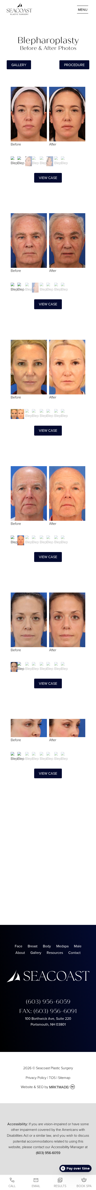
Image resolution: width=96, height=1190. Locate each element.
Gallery (35, 952)
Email (36, 1186)
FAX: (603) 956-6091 (48, 1011)
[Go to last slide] (15, 120)
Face (18, 946)
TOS (52, 1077)
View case (48, 177)
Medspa (62, 946)
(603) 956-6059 (48, 1001)
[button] (17, 161)
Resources (55, 952)
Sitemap (64, 1077)
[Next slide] (80, 120)
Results (60, 1186)
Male (77, 946)
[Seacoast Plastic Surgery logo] (48, 980)
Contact (74, 952)
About (20, 952)
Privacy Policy (36, 1077)
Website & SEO (32, 1087)
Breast (33, 946)
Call (12, 1186)
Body (47, 946)
